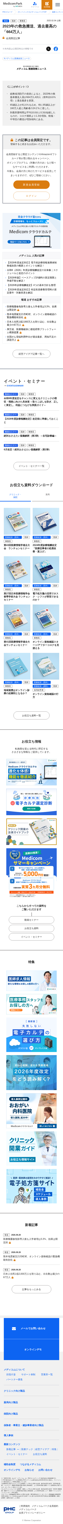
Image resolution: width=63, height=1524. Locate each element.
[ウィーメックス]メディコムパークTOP (32, 12)
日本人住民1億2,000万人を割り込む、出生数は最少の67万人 (31, 1275)
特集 (54, 1449)
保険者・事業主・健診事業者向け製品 (24, 1425)
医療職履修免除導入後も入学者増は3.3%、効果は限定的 (30, 1241)
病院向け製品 (11, 1413)
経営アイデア (42, 1449)
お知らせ (29, 1470)
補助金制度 (10, 1464)
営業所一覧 (47, 1374)
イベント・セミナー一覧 (31, 466)
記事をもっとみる (31, 1289)
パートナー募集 (14, 1379)
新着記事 (11, 1449)
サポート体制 (28, 1374)
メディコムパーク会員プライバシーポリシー (32, 1511)
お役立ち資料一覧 (31, 715)
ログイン (31, 195)
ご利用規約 (24, 1506)
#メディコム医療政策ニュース (17, 58)
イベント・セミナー (31, 936)
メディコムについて (14, 1369)
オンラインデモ (12, 1470)
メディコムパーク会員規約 (45, 1506)
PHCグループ (7, 12)
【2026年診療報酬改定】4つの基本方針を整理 (31, 285)
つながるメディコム (30, 1464)
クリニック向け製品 (14, 1390)
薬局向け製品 (11, 1402)
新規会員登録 (31, 184)
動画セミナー (31, 919)
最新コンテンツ (12, 1444)
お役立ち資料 (31, 928)
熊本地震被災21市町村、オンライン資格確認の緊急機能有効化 (31, 1258)
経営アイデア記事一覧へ (31, 353)
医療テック (27, 1449)
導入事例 (8, 1435)
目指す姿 (11, 1374)
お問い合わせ (45, 1470)
